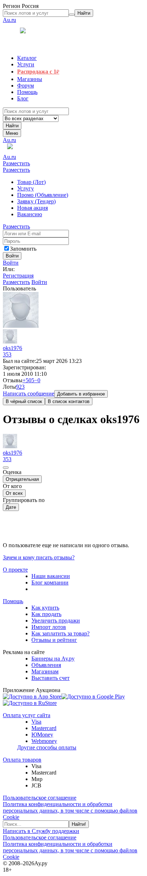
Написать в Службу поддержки (41, 831)
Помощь (13, 601)
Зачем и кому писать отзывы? (39, 557)
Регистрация (18, 276)
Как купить (45, 608)
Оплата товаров (22, 760)
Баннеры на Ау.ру (53, 658)
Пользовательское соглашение (39, 798)
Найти (12, 125)
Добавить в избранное (81, 394)
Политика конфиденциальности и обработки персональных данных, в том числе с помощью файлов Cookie (70, 810)
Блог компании (50, 582)
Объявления (46, 665)
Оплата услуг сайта (26, 715)
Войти (11, 263)
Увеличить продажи (55, 620)
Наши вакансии (50, 576)
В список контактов (69, 401)
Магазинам (45, 671)
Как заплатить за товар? (60, 633)
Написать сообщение (28, 393)
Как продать (46, 614)
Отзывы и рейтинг (54, 640)
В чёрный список (24, 401)
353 (7, 354)
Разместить (16, 163)
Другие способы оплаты (46, 747)
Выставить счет (50, 678)
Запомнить (23, 249)
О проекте (15, 570)
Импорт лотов (48, 627)
